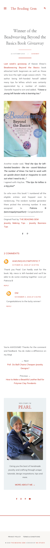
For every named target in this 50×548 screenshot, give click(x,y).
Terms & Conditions (31, 537)
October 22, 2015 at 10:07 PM (25, 265)
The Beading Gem (24, 8)
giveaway (35, 54)
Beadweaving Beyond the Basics (21, 67)
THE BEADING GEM (28, 219)
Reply (6, 285)
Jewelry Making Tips (14, 223)
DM (16, 293)
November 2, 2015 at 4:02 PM (28, 297)
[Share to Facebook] (22, 233)
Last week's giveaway (15, 63)
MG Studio (40, 543)
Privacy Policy (14, 537)
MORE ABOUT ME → (25, 484)
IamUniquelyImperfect (26, 261)
